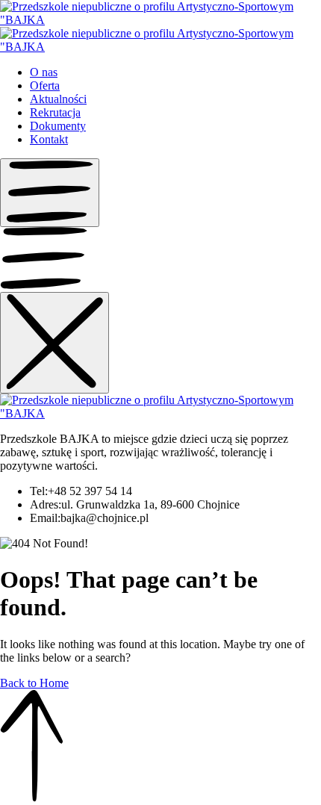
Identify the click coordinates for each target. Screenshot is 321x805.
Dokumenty (58, 125)
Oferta (45, 85)
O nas (43, 72)
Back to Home (34, 683)
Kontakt (49, 139)
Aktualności (58, 99)
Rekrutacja (55, 112)
